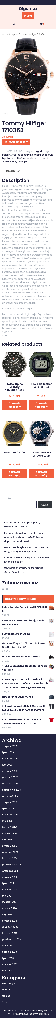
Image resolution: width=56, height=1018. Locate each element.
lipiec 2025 (8, 808)
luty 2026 (7, 764)
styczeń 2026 (9, 771)
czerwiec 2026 (10, 758)
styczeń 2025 (9, 845)
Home (5, 34)
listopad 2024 (10, 858)
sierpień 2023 (9, 951)
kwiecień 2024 (10, 901)
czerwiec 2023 (10, 964)
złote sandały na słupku (15, 161)
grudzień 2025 (10, 777)
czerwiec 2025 (10, 814)
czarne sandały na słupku (26, 154)
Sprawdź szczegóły (16, 141)
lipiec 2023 (8, 958)
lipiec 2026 (8, 752)
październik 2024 (11, 864)
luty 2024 (7, 914)
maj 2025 (7, 820)
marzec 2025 (9, 833)
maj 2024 (7, 895)
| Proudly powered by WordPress (30, 1014)
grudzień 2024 (10, 852)
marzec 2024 (9, 908)
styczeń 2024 (9, 920)
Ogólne (6, 996)
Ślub (4, 1002)
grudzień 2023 (10, 926)
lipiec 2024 (8, 883)
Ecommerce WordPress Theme (22, 1010)
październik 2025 (11, 789)
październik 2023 (11, 939)
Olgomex (28, 8)
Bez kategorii (9, 983)
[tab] (13, 171)
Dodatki (6, 989)
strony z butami (39, 158)
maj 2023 (7, 970)
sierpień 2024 (9, 877)
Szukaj (7, 498)
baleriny (6, 154)
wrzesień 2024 (10, 870)
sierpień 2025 (9, 802)
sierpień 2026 (9, 746)
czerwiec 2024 (10, 889)
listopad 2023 (10, 933)
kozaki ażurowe (20, 158)
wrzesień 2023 (10, 945)
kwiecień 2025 (10, 827)
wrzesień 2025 (10, 796)
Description (13, 171)
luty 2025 (7, 839)
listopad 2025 (10, 783)
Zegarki (14, 34)
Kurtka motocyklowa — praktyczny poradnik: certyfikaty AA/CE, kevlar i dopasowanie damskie (24, 537)
